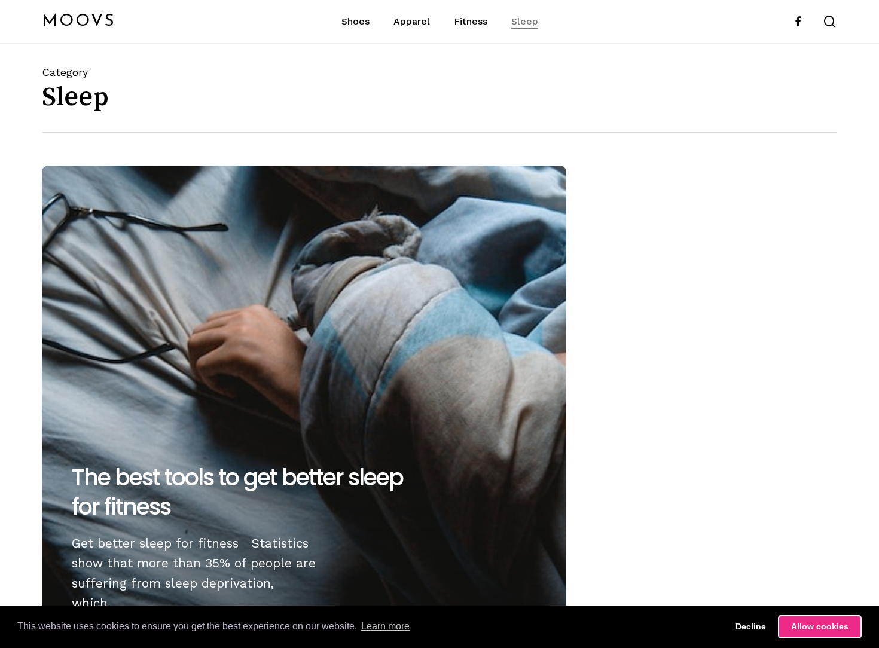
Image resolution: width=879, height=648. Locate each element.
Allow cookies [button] (820, 626)
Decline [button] (750, 626)
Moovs (79, 21)
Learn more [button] (385, 626)
